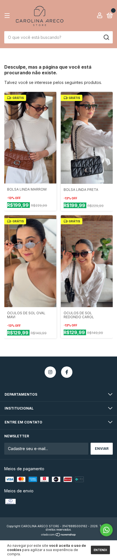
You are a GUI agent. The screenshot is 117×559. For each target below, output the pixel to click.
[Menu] (8, 16)
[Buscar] (106, 37)
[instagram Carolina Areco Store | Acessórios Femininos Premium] (50, 372)
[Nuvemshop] (58, 535)
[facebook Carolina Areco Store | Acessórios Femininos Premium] (66, 372)
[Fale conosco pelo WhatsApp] (106, 530)
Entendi (100, 550)
